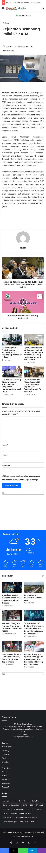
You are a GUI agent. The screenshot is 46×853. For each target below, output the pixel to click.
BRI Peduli (6, 809)
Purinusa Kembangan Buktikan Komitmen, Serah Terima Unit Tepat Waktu (11, 658)
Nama (5, 445)
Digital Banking (19, 809)
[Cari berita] (43, 9)
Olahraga (5, 754)
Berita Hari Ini (23, 801)
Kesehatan (6, 783)
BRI (31, 805)
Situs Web (6, 466)
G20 (28, 809)
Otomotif (5, 787)
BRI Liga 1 (39, 805)
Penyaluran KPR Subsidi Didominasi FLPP (33, 598)
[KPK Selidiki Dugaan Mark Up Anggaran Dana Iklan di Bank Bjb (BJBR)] (12, 615)
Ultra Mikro (24, 822)
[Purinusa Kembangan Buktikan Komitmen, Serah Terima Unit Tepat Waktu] (12, 646)
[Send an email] (10, 47)
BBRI (14, 801)
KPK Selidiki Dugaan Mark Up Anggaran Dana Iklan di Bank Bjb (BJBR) (12, 627)
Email (5, 455)
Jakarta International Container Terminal (17, 813)
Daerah (5, 743)
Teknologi (5, 751)
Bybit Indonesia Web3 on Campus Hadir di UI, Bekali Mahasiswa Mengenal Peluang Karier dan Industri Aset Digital (34, 354)
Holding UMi (38, 809)
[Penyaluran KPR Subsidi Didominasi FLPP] (34, 587)
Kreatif (4, 772)
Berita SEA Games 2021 (11, 805)
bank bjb (6, 801)
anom (8, 47)
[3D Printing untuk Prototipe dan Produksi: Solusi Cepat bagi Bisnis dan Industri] (12, 339)
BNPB (25, 805)
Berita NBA (35, 801)
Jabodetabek (7, 747)
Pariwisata (6, 779)
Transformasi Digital (10, 822)
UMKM (33, 822)
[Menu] (3, 9)
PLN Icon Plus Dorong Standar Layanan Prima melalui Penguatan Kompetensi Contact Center (11, 386)
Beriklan (40, 832)
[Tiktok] (35, 843)
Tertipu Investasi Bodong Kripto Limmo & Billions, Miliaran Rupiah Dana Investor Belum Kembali (34, 628)
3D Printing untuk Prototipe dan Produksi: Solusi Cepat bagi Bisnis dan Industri (12, 352)
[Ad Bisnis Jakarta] (23, 15)
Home (6, 23)
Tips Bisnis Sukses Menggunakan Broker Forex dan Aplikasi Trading (11, 599)
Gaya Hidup (6, 768)
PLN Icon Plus (8, 817)
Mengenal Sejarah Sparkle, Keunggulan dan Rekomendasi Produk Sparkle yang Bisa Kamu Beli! (33, 659)
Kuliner (4, 776)
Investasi (5, 762)
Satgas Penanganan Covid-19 (26, 817)
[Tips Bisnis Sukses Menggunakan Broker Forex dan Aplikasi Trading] (12, 587)
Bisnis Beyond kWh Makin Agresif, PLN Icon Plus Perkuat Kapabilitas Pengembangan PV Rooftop (32, 386)
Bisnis (4, 758)
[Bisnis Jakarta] (16, 8)
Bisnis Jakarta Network (24, 836)
